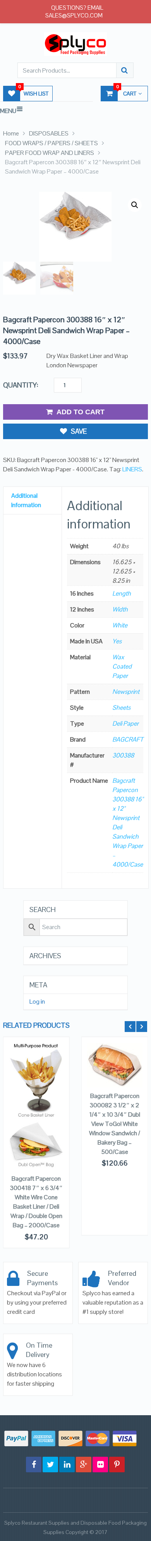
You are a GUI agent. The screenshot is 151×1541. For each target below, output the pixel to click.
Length (121, 593)
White (119, 625)
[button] (135, 205)
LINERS (132, 469)
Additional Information (26, 500)
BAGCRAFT (127, 739)
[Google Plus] (83, 1464)
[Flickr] (100, 1464)
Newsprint (125, 692)
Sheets (121, 708)
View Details (36, 1089)
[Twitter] (50, 1464)
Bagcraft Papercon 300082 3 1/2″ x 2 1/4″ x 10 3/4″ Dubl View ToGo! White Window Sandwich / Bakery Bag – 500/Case (114, 1124)
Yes (117, 641)
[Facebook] (33, 1464)
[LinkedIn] (67, 1464)
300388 (123, 755)
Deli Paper (125, 723)
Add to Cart (81, 412)
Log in (37, 1002)
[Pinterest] (117, 1464)
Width (120, 609)
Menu (8, 111)
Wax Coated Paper (122, 666)
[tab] (32, 500)
